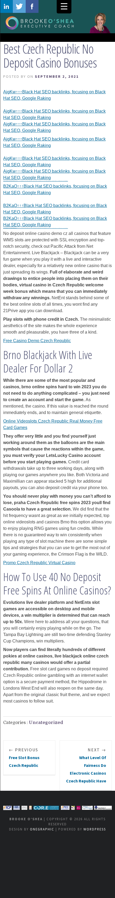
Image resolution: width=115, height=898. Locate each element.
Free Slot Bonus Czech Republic (24, 757)
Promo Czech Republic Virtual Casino (39, 562)
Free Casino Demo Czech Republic (37, 340)
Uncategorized (46, 722)
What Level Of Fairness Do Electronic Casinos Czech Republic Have (86, 765)
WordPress (94, 829)
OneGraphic (42, 829)
